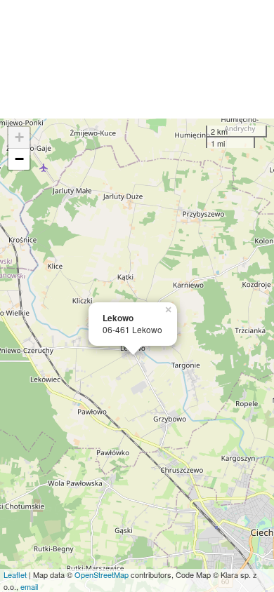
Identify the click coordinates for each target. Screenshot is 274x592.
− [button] (19, 159)
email (29, 586)
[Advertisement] (137, 59)
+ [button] (19, 137)
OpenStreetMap (101, 574)
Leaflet (15, 574)
